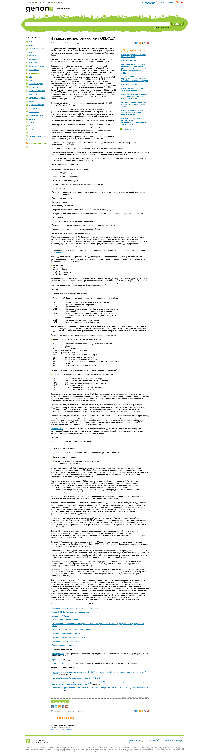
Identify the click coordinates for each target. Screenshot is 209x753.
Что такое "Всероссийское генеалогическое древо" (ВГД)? (76, 678)
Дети (30, 52)
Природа (32, 119)
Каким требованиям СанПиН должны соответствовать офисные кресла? (133, 112)
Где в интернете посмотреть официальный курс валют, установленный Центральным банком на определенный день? (133, 68)
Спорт (31, 133)
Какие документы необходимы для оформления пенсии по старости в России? (134, 96)
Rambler (62, 729)
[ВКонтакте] (135, 43)
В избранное (71, 43)
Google (53, 729)
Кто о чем (152, 742)
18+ (181, 2)
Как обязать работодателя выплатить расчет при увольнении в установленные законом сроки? (133, 121)
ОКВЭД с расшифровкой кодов (65, 620)
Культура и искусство (37, 91)
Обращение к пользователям (139, 751)
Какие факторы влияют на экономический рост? (132, 89)
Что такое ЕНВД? (128, 61)
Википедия (69, 729)
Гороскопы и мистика (36, 49)
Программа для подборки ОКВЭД (66, 633)
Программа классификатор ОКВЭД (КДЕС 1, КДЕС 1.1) (75, 608)
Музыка (31, 101)
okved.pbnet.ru (58, 654)
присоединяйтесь (57, 4)
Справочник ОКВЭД (60, 616)
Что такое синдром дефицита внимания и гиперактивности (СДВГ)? (80, 682)
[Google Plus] (147, 43)
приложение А (57, 252)
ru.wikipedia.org (58, 663)
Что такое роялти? (129, 84)
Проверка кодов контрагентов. (64, 645)
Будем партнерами (135, 742)
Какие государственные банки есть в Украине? (133, 56)
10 (135, 129)
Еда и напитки (34, 70)
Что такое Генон (134, 740)
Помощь (161, 2)
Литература (33, 94)
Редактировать (57, 43)
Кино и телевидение (36, 84)
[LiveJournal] (145, 43)
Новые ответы (34, 112)
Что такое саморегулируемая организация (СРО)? (73, 672)
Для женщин (33, 56)
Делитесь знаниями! (63, 8)
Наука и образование (36, 105)
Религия (32, 126)
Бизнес (31, 45)
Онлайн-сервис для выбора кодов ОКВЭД (69, 637)
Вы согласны (153, 740)
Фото (30, 140)
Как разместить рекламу (173, 740)
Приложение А (57, 429)
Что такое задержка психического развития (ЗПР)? (73, 688)
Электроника (33, 147)
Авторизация (150, 2)
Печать (81, 43)
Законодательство (36, 73)
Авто (30, 42)
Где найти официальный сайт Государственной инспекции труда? (133, 104)
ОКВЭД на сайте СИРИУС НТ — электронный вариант (74, 630)
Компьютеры (33, 87)
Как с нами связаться (172, 742)
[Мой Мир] (142, 43)
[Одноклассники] (140, 43)
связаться (34, 749)
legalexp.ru (56, 660)
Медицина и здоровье (37, 98)
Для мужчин (33, 59)
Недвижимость (34, 108)
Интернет (32, 80)
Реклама (170, 2)
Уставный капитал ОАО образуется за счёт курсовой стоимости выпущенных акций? (134, 78)
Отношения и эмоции (36, 115)
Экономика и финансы (38, 143)
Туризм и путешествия (37, 136)
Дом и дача (33, 63)
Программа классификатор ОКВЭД (66, 641)
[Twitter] (137, 43)
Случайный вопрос (163, 27)
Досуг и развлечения (36, 66)
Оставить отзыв (60, 701)
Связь (31, 129)
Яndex (57, 729)
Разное (31, 122)
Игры (30, 77)
